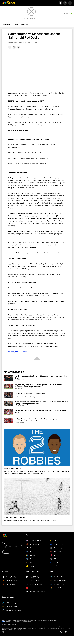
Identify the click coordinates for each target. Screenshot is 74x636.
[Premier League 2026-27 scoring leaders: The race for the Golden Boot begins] (8, 412)
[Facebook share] (9, 47)
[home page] (8, 3)
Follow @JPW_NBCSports (17, 352)
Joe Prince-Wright (15, 42)
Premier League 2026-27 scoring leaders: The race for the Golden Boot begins (40, 411)
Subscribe (6, 552)
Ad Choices (46, 620)
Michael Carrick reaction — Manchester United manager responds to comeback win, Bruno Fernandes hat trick (39, 420)
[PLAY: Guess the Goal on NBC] (37, 496)
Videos (16, 24)
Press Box (39, 620)
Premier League (7, 24)
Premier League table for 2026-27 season (30, 393)
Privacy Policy (54, 620)
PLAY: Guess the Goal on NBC (15, 518)
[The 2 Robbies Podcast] (37, 447)
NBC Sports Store (31, 620)
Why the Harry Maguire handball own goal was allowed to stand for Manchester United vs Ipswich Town (39, 386)
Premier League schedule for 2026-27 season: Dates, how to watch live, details (41, 377)
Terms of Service (27, 621)
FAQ (25, 620)
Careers (10, 620)
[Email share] (18, 47)
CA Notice (19, 621)
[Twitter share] (14, 47)
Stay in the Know (7, 543)
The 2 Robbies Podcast (12, 468)
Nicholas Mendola (29, 397)
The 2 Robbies (24, 24)
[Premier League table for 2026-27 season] (8, 395)
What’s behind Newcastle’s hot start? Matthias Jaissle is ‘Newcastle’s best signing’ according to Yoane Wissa (41, 403)
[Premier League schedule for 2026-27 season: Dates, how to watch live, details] (8, 377)
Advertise (4, 620)
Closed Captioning (18, 620)
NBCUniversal (12, 624)
